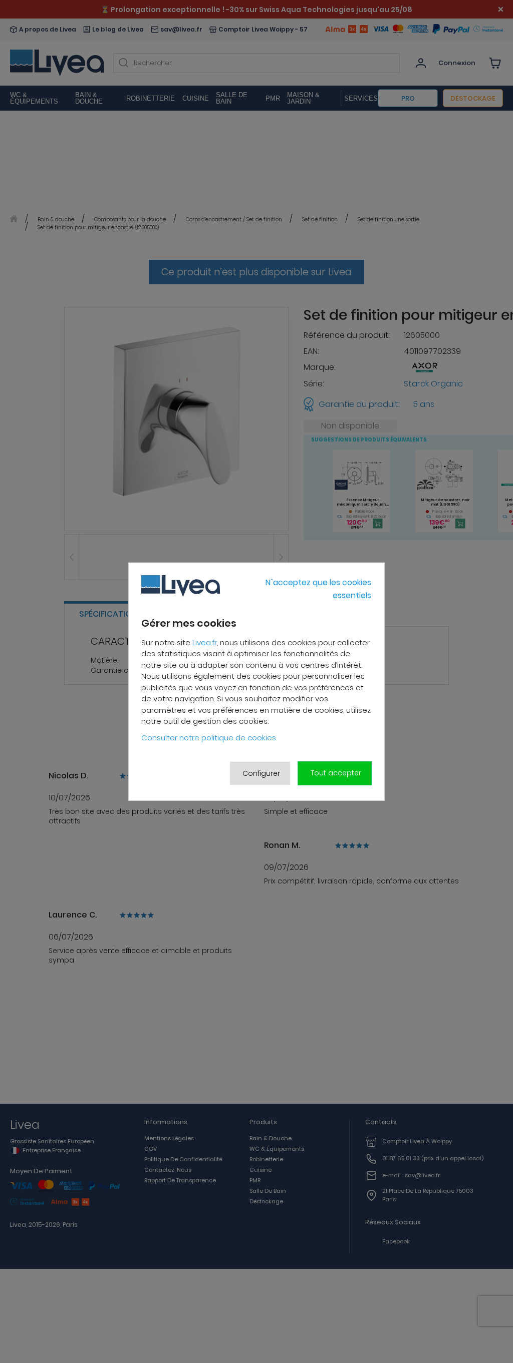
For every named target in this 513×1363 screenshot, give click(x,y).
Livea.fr (204, 642)
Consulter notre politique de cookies (208, 737)
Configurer (261, 773)
